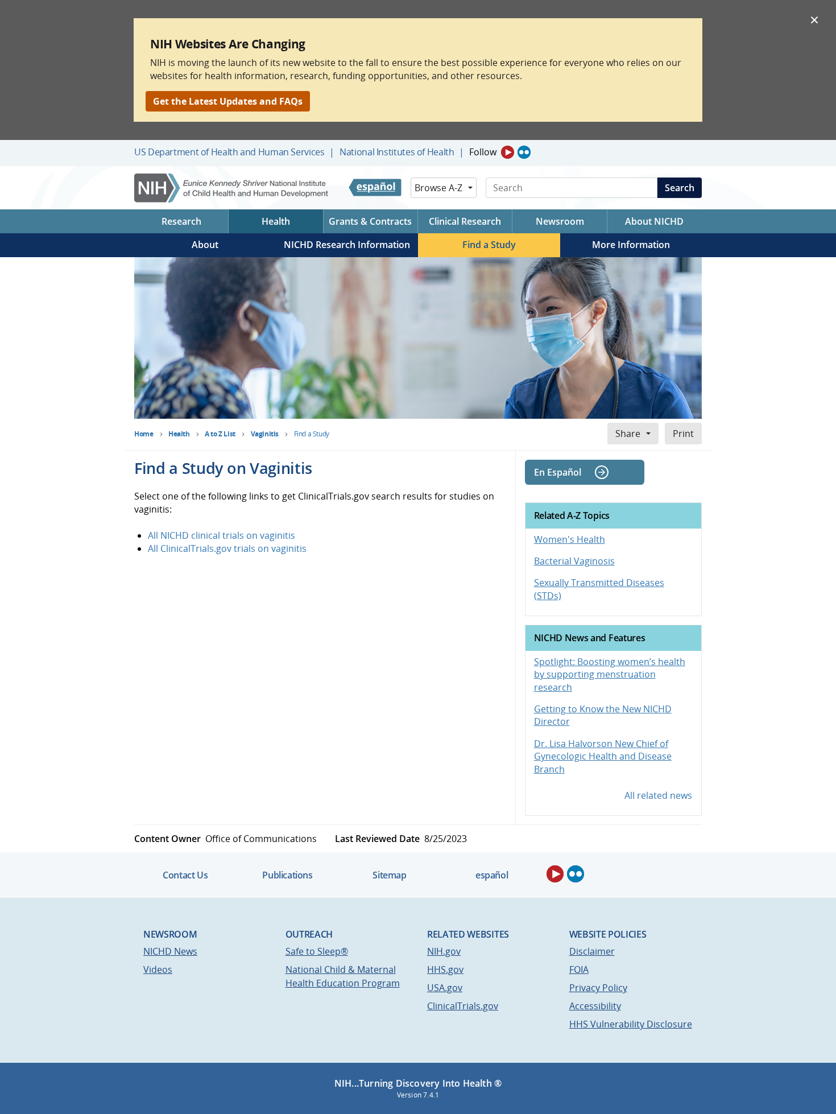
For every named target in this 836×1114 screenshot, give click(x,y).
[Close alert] (814, 19)
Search (679, 187)
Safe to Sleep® (316, 951)
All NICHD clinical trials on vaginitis (221, 535)
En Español (557, 472)
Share (627, 433)
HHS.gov (445, 969)
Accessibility (595, 1006)
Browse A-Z (438, 187)
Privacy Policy (598, 987)
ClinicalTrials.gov (462, 1006)
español (491, 875)
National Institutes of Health (397, 152)
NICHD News (170, 951)
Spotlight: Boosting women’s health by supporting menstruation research (609, 674)
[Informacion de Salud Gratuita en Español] (375, 188)
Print (683, 433)
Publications (287, 875)
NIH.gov (444, 951)
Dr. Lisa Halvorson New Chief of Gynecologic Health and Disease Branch (603, 756)
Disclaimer (592, 951)
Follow (482, 152)
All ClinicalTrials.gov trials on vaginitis (227, 548)
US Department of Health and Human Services (229, 152)
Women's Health (569, 539)
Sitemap (389, 875)
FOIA (579, 969)
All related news (658, 795)
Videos (157, 969)
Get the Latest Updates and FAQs (228, 101)
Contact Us (185, 875)
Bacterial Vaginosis (574, 561)
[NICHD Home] (232, 188)
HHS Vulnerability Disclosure (630, 1024)
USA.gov (444, 987)
